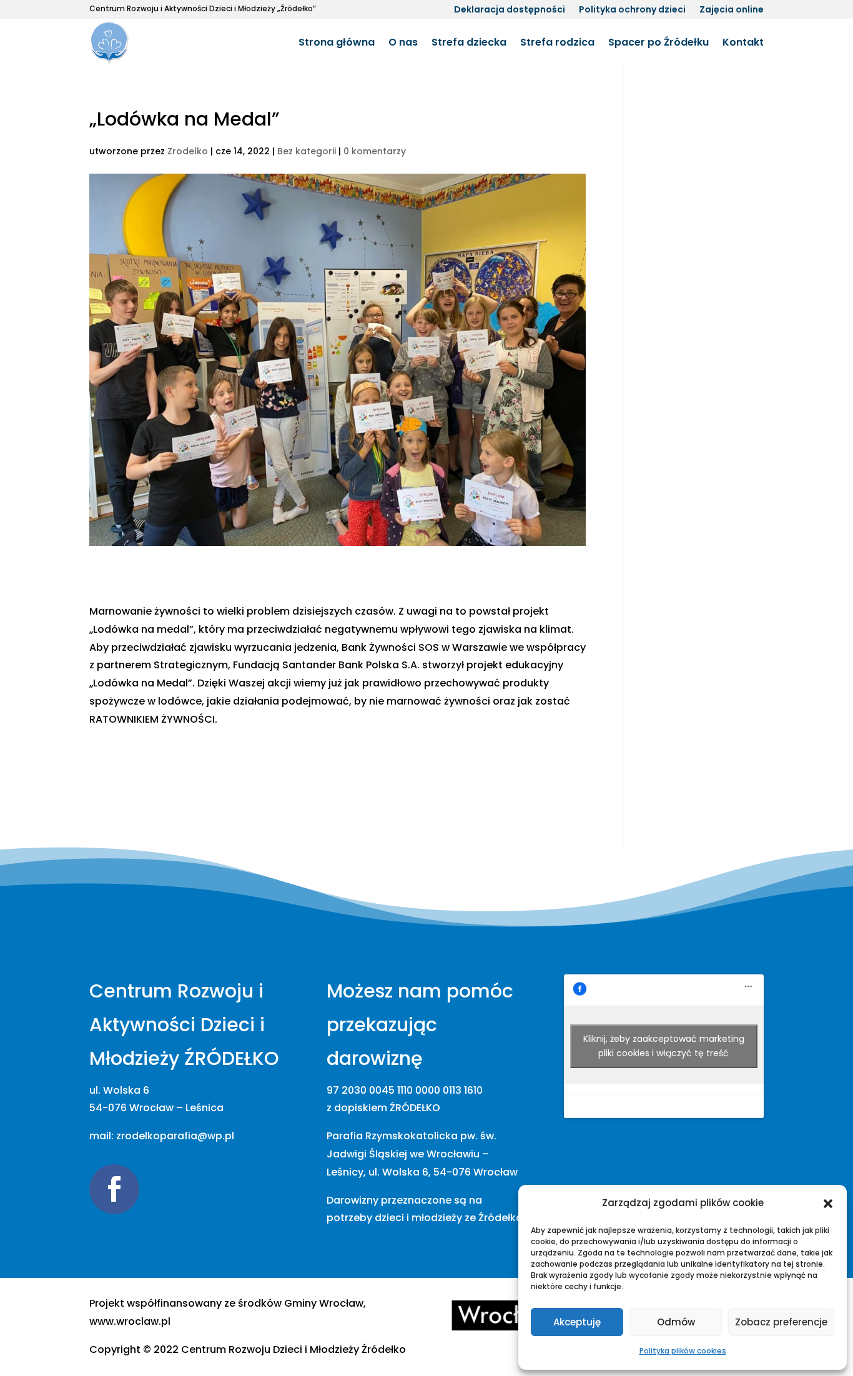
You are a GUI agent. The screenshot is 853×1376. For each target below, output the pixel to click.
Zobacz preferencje (781, 1322)
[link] (293, 1349)
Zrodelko (187, 151)
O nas (403, 42)
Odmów (676, 1322)
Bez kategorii (306, 151)
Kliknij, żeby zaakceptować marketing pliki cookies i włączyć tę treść (663, 1045)
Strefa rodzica (557, 42)
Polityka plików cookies (682, 1350)
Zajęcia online (731, 10)
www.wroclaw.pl (129, 1321)
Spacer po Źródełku (658, 42)
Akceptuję (577, 1322)
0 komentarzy (374, 151)
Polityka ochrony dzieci (632, 10)
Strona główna (336, 42)
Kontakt (743, 42)
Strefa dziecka (468, 42)
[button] (828, 1203)
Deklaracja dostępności (509, 10)
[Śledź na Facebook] (114, 1189)
